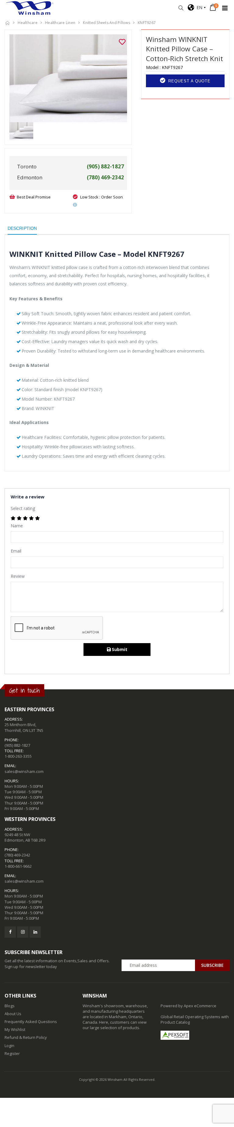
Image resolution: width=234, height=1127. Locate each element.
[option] (68, 78)
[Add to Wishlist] (122, 42)
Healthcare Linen (60, 22)
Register (12, 1053)
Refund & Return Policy (26, 1037)
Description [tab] (22, 228)
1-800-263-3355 (18, 756)
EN (198, 7)
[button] (181, 8)
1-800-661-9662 (18, 866)
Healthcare (27, 22)
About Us (13, 1013)
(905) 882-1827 (17, 745)
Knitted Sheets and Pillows (106, 22)
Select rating (23, 508)
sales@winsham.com (24, 771)
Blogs (10, 1005)
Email (16, 551)
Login (9, 1045)
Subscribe (212, 965)
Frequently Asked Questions (31, 1021)
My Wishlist (15, 1029)
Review (18, 576)
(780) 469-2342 (17, 855)
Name (17, 526)
